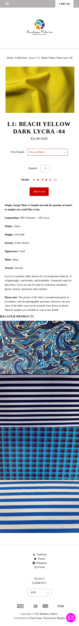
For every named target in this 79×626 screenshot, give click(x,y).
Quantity (32, 168)
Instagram (41, 562)
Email (41, 567)
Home (10, 57)
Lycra (32, 57)
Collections (21, 57)
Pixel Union (36, 618)
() (64, 3)
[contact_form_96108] (70, 617)
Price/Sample (17, 152)
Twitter (41, 558)
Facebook (41, 554)
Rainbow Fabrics (49, 613)
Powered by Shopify (54, 618)
